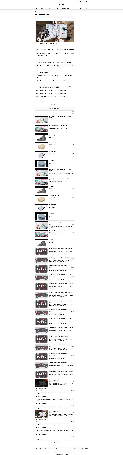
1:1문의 (80, 1)
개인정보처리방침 (41, 448)
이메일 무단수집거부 (47, 448)
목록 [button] (73, 18)
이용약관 (75, 448)
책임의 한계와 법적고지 (54, 448)
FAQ (77, 1)
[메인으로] (36, 8)
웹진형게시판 (86, 11)
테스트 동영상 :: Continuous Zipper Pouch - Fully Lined (59, 125)
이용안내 (79, 448)
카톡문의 (84, 1)
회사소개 (36, 448)
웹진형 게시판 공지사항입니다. (41, 388)
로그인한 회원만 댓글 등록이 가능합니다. (55, 108)
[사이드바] (86, 8)
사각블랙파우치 (51, 134)
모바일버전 (86, 448)
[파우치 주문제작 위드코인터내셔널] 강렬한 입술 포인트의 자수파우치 (61, 248)
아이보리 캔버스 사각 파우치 (54, 142)
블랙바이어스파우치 (52, 151)
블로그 (87, 1)
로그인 (36, 4)
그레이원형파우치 (52, 160)
